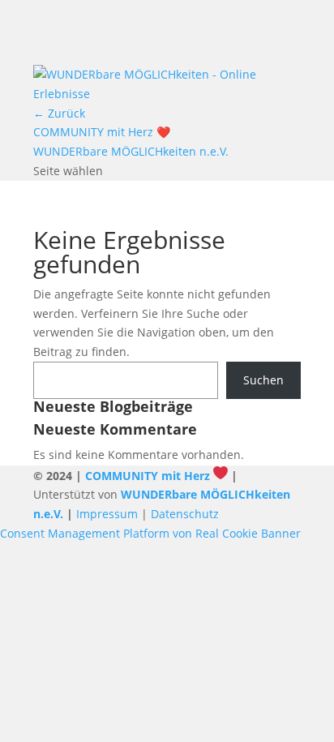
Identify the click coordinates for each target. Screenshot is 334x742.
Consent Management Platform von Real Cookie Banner (150, 533)
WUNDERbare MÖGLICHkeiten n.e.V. (131, 151)
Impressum (107, 513)
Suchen (263, 380)
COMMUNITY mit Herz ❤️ (101, 131)
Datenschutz (185, 513)
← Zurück (59, 113)
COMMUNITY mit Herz (147, 475)
